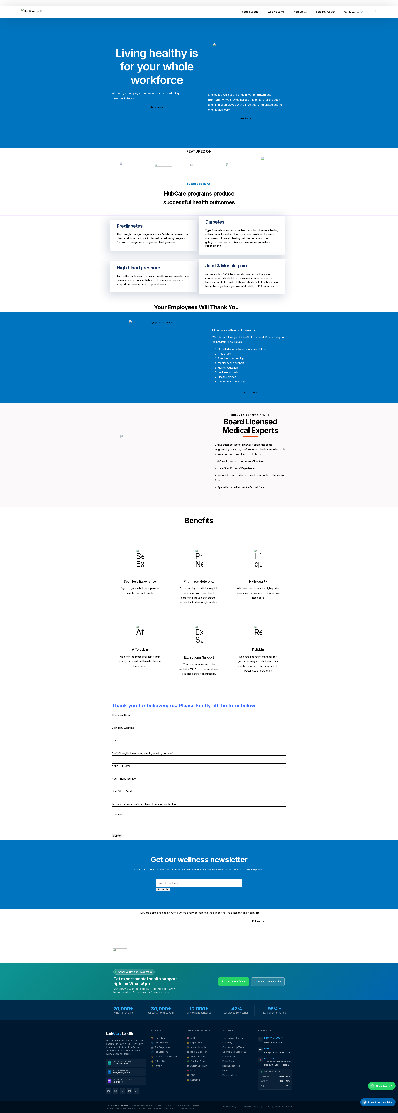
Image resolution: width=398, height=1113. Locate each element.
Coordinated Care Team (234, 1052)
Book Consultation (283, 1107)
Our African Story (182, 938)
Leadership (178, 929)
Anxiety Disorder (197, 1047)
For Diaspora (159, 1052)
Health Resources (231, 1066)
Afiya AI (156, 1066)
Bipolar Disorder (197, 1052)
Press (175, 947)
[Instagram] (243, 930)
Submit (117, 835)
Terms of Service (120, 959)
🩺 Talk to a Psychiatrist (268, 981)
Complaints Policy (250, 1107)
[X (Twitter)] (122, 1091)
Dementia (193, 1080)
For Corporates (160, 1047)
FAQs (175, 952)
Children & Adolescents (164, 1056)
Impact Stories (229, 1056)
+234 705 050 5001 (273, 1042)
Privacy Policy (135, 959)
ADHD (191, 1038)
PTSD (191, 1070)
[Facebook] (235, 930)
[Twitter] (252, 930)
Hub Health (119, 1033)
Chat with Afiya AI (236, 981)
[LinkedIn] (129, 1091)
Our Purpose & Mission (233, 1038)
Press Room (228, 1061)
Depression (194, 1042)
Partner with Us (229, 1075)
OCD (191, 1075)
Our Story (227, 1042)
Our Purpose (179, 933)
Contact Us (178, 943)
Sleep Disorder (196, 1056)
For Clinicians (159, 1042)
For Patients (159, 1038)
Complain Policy (149, 959)
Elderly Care (159, 1061)
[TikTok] (136, 1091)
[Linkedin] (260, 930)
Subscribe (163, 889)
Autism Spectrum (197, 1066)
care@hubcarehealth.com (277, 1052)
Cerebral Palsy (196, 1061)
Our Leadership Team (233, 1047)
